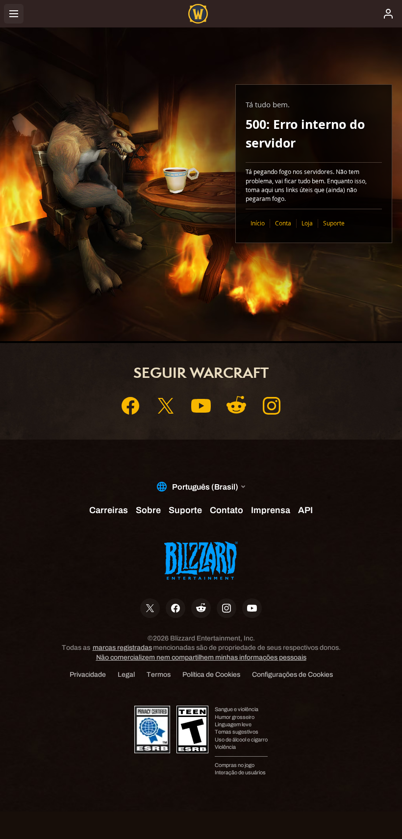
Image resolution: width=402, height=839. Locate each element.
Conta (283, 223)
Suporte (334, 223)
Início (258, 223)
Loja (307, 223)
